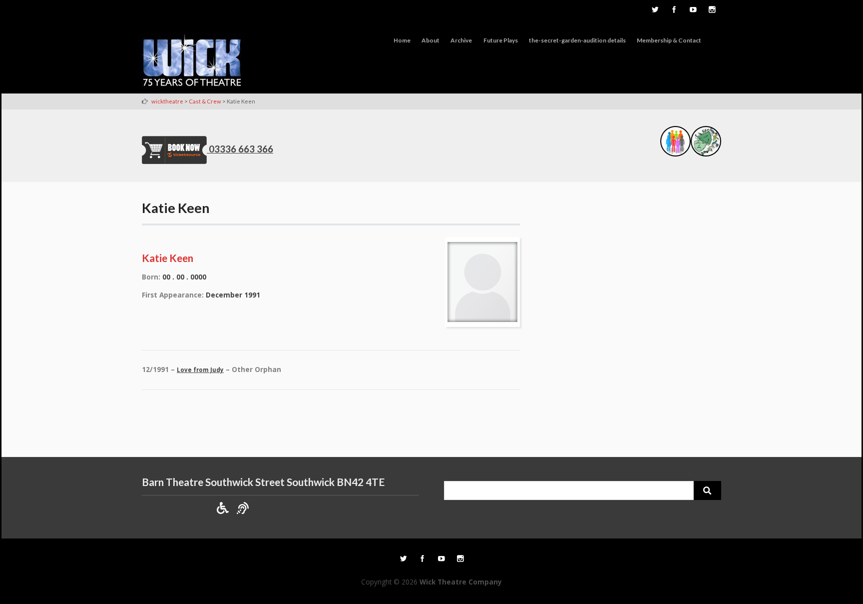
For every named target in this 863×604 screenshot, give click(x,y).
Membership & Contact (669, 40)
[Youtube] (693, 10)
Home (402, 40)
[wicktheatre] (192, 62)
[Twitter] (655, 10)
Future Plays (500, 40)
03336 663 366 (241, 149)
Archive (461, 40)
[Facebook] (674, 10)
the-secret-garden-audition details (577, 40)
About (430, 40)
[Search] (707, 490)
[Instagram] (712, 10)
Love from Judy (200, 370)
